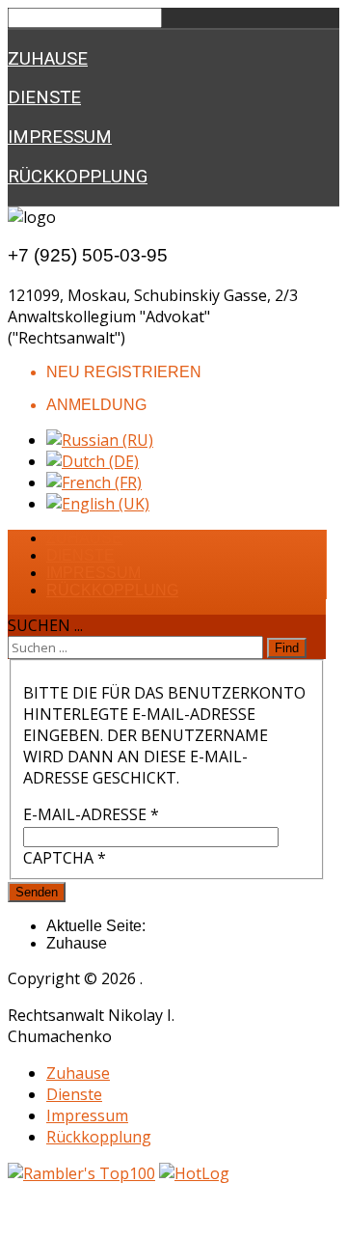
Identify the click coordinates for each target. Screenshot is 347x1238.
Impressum (60, 137)
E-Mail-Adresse (91, 814)
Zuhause (48, 58)
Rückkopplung (77, 176)
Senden (36, 892)
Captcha (64, 857)
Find (287, 648)
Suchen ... (45, 625)
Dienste (44, 97)
